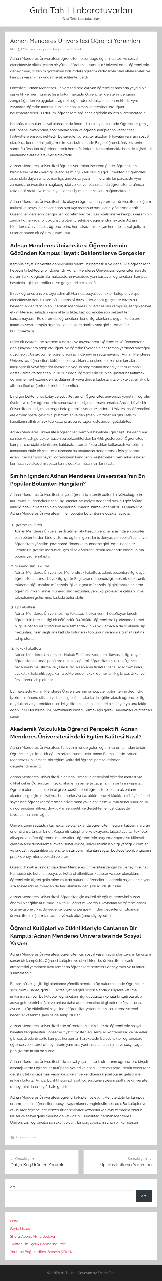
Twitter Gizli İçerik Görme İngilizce (38, 1244)
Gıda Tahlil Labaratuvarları (81, 10)
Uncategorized (26, 1137)
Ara (13, 1187)
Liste (14, 1221)
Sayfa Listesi (20, 1229)
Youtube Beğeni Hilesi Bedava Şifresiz (41, 1252)
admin (64, 49)
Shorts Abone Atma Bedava (32, 1236)
